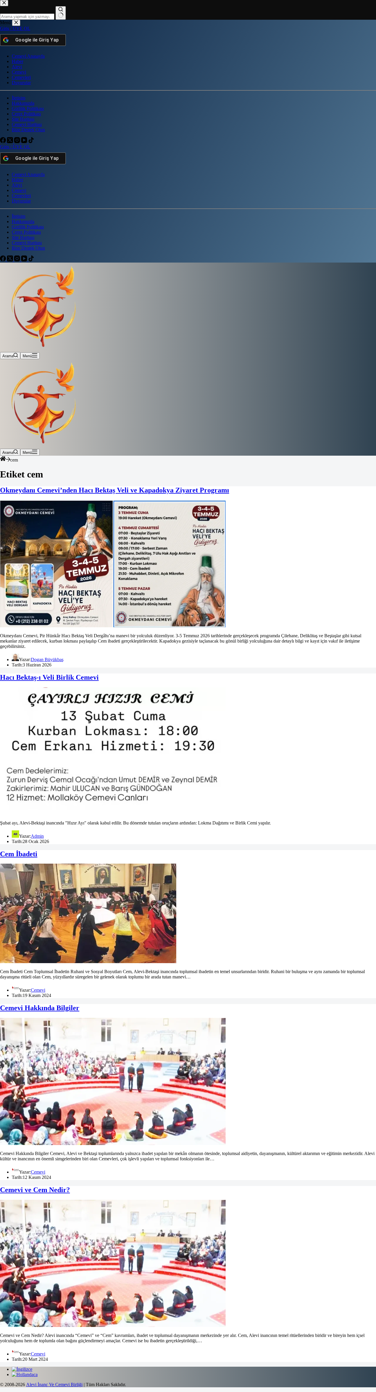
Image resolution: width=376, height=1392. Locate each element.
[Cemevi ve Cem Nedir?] (113, 1325)
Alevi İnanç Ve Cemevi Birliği (54, 1384)
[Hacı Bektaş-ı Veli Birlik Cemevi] (113, 812)
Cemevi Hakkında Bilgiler (39, 1008)
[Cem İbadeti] (88, 961)
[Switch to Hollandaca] (25, 1374)
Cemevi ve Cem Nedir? (35, 1190)
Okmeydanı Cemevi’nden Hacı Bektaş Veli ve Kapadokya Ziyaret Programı (114, 490)
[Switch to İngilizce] (22, 1369)
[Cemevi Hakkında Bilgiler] (113, 1143)
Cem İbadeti (18, 854)
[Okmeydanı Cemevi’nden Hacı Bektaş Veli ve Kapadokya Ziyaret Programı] (113, 625)
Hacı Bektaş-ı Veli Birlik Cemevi (49, 677)
